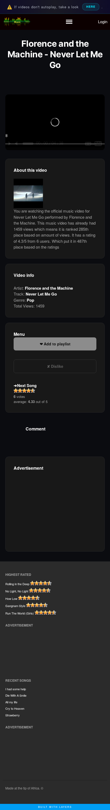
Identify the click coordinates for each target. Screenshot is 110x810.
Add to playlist (57, 343)
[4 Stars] (28, 390)
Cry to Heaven (14, 708)
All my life (11, 702)
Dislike (57, 366)
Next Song (27, 385)
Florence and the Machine (49, 288)
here (90, 7)
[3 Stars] (24, 390)
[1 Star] (16, 390)
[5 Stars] (33, 390)
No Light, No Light (16, 591)
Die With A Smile (15, 695)
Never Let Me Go (41, 294)
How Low (11, 598)
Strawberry (12, 715)
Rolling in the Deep (17, 584)
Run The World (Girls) (19, 613)
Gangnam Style (15, 606)
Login (102, 21)
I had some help (15, 689)
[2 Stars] (20, 390)
